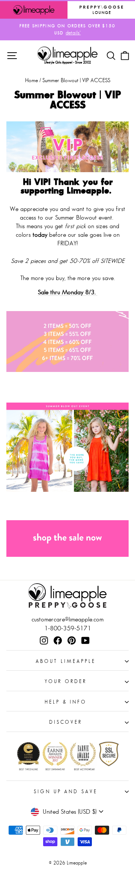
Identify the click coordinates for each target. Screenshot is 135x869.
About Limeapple (66, 661)
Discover (65, 722)
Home (31, 80)
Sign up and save (66, 791)
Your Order (66, 681)
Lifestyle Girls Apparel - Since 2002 (67, 62)
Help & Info (66, 702)
